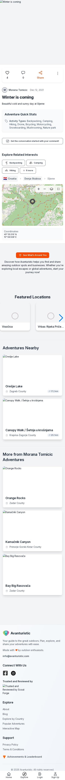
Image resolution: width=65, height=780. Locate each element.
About (6, 709)
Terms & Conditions (13, 749)
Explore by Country (13, 718)
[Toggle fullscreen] (58, 189)
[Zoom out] (44, 189)
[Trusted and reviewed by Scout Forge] (32, 689)
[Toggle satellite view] (51, 189)
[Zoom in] (38, 189)
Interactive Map (11, 728)
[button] (61, 318)
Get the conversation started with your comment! (35, 141)
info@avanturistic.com (16, 656)
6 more (29, 170)
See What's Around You (34, 255)
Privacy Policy (10, 744)
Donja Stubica (32, 178)
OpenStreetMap (55, 224)
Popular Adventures (13, 723)
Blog (5, 714)
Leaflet (41, 224)
